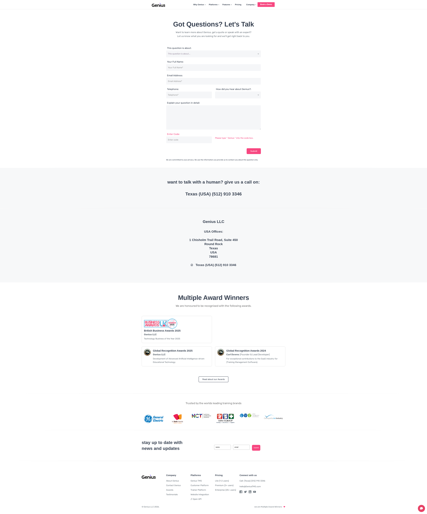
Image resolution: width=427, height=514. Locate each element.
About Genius (172, 481)
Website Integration (200, 494)
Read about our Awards (213, 379)
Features (226, 4)
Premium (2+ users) (224, 485)
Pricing (238, 4)
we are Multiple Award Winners (268, 507)
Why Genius (198, 4)
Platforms (213, 4)
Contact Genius (173, 485)
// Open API (196, 499)
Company (250, 4)
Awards (169, 490)
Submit (253, 151)
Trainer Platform (198, 490)
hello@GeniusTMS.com (250, 486)
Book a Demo (266, 4)
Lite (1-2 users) (222, 481)
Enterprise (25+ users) (225, 490)
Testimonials (172, 494)
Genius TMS (196, 481)
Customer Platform (200, 485)
